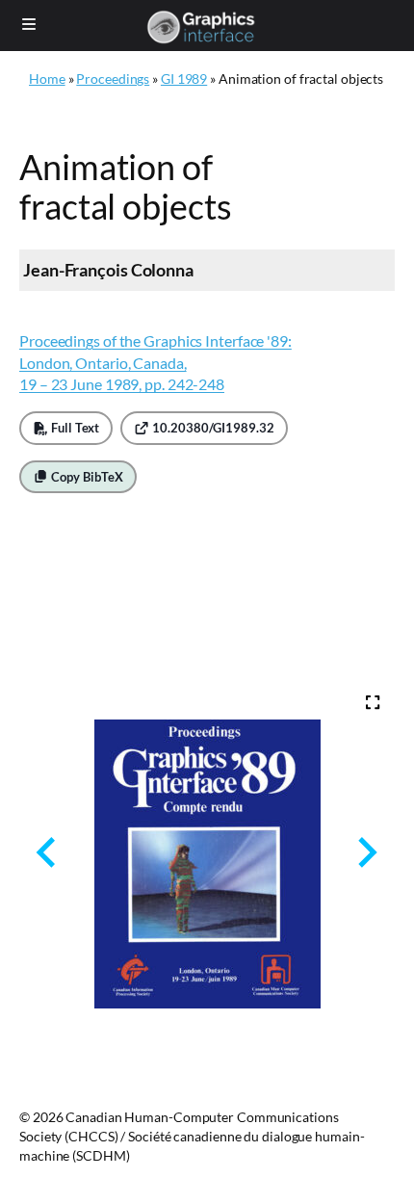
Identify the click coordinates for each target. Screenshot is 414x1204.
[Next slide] (365, 853)
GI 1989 (184, 78)
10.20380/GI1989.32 (211, 427)
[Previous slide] (48, 853)
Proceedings (112, 78)
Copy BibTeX (85, 476)
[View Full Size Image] (372, 702)
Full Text (73, 427)
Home (47, 78)
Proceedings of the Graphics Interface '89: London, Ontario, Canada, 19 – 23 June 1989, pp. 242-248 (155, 362)
